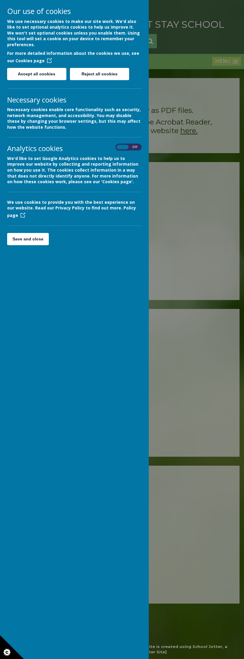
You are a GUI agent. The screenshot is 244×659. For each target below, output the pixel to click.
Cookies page (30, 60)
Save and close (27, 239)
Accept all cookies (36, 74)
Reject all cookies (100, 74)
